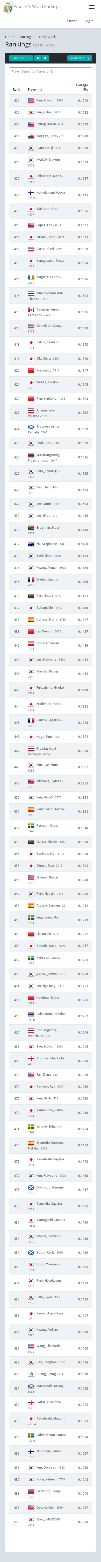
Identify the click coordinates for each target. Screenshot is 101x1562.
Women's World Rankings (36, 6)
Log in (88, 21)
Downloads (76, 58)
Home (9, 37)
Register (71, 21)
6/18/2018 (18, 58)
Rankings (25, 37)
